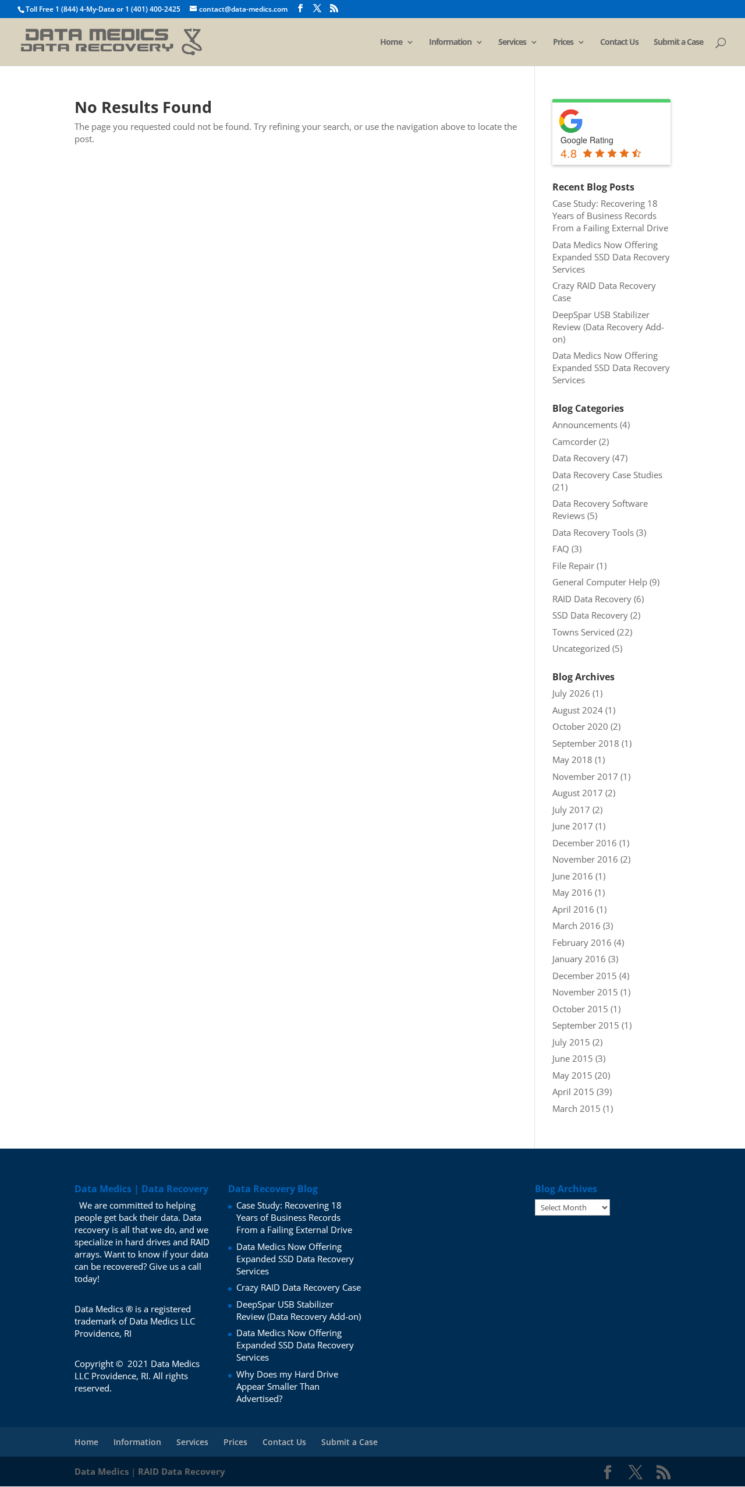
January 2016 (579, 959)
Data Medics (101, 1471)
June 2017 (572, 826)
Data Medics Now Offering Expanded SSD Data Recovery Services (611, 257)
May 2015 (572, 1075)
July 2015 (571, 1042)
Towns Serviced (583, 632)
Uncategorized (581, 648)
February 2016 (582, 942)
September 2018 (585, 743)
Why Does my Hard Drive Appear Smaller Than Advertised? (287, 1386)
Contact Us (619, 42)
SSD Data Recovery (590, 615)
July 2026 (571, 693)
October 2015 (580, 1009)
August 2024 (577, 710)
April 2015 (573, 1091)
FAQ (560, 548)
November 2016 (585, 859)
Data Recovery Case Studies (607, 475)
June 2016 (572, 876)
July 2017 (571, 809)
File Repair (573, 565)
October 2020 (580, 726)
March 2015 (576, 1108)
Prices (563, 42)
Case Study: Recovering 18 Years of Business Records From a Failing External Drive (610, 215)
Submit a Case (678, 42)
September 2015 (585, 1025)
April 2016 (573, 909)
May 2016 (572, 892)
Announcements (585, 424)
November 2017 (585, 776)
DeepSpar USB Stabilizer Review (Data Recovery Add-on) (608, 327)
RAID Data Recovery (592, 599)
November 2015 (585, 992)
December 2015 (584, 975)
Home (391, 42)
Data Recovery (581, 458)
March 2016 (576, 925)
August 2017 (577, 793)
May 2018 (572, 759)
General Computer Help (599, 582)
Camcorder (574, 441)
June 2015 (572, 1058)
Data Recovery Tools (593, 532)
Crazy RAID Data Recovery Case (298, 1287)
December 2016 (584, 843)
